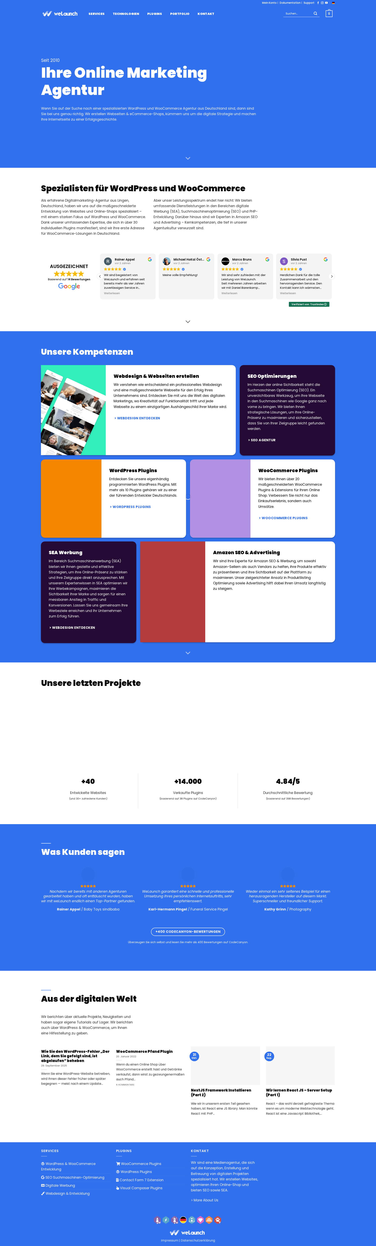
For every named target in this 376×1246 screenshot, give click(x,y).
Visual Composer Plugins (141, 1188)
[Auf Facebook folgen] (318, 3)
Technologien (126, 13)
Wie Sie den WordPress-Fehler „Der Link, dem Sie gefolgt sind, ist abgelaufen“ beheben (75, 1056)
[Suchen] (315, 13)
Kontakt (206, 13)
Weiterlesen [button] (98, 293)
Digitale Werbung (60, 1185)
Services (97, 13)
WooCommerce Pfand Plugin (144, 1051)
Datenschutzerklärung (198, 1240)
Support (309, 3)
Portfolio (180, 13)
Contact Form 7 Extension (141, 1179)
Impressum (169, 1240)
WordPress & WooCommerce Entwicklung (68, 1166)
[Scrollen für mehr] (188, 158)
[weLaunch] (60, 14)
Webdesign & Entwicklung (67, 1193)
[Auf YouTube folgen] (326, 3)
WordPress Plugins (136, 1171)
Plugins (154, 13)
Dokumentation (290, 3)
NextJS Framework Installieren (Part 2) (221, 1092)
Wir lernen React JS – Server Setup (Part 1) (299, 1092)
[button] (332, 276)
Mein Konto (269, 3)
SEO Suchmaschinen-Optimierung (74, 1177)
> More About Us (204, 1200)
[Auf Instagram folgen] (322, 3)
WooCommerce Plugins (140, 1163)
